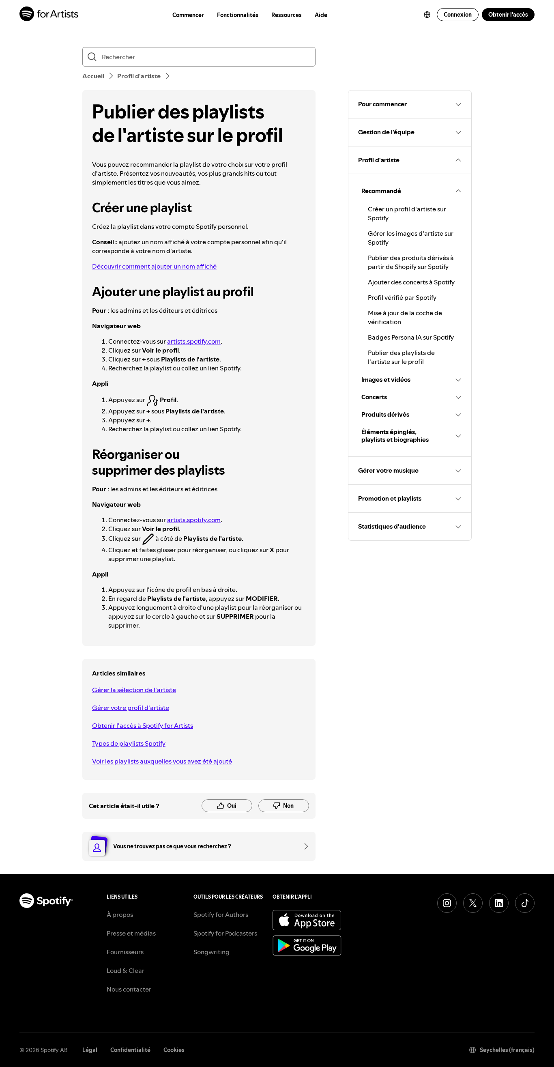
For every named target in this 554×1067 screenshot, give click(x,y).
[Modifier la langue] (427, 14)
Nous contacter (129, 989)
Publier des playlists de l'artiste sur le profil (401, 357)
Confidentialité (130, 1050)
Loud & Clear (125, 970)
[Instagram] (447, 903)
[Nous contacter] (303, 846)
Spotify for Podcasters (225, 933)
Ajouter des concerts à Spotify (411, 282)
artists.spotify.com (194, 341)
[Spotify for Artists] (49, 14)
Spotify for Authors (220, 914)
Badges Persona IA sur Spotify (411, 337)
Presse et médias (131, 933)
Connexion (458, 15)
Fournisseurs (125, 951)
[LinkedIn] (499, 903)
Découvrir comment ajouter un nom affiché (154, 266)
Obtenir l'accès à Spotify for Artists (142, 725)
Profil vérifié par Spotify (402, 297)
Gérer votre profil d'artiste (130, 707)
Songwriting (211, 951)
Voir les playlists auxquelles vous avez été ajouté (162, 761)
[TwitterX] (473, 903)
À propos (120, 914)
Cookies (174, 1050)
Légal (89, 1050)
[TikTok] (525, 903)
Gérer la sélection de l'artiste (134, 689)
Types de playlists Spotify (128, 743)
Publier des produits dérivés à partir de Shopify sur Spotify (411, 262)
